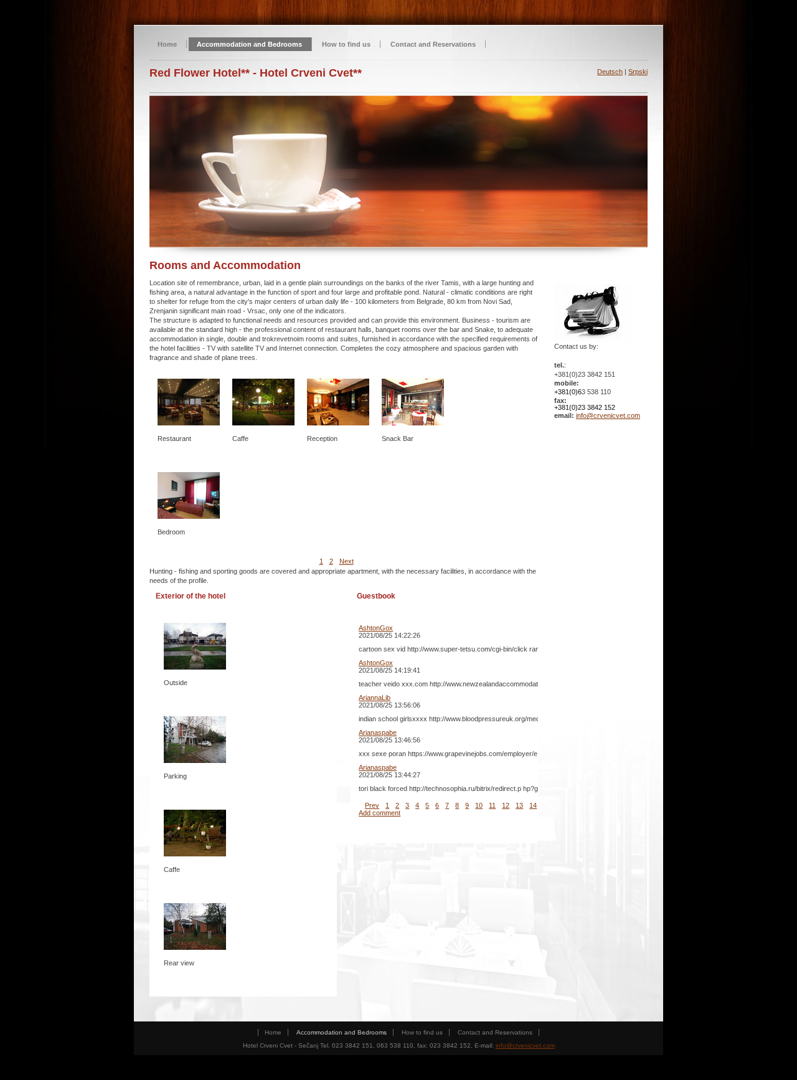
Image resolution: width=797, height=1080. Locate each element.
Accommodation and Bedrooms (249, 44)
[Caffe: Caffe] (195, 833)
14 (533, 805)
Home (167, 44)
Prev (372, 805)
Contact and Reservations (433, 44)
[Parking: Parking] (195, 739)
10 (479, 805)
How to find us (346, 44)
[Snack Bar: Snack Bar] (413, 402)
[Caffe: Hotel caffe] (263, 402)
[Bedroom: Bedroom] (189, 495)
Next (346, 561)
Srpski (638, 71)
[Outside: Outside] (195, 646)
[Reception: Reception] (338, 402)
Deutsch (610, 71)
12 (505, 805)
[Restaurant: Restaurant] (189, 402)
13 (519, 805)
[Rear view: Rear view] (195, 926)
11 (492, 805)
